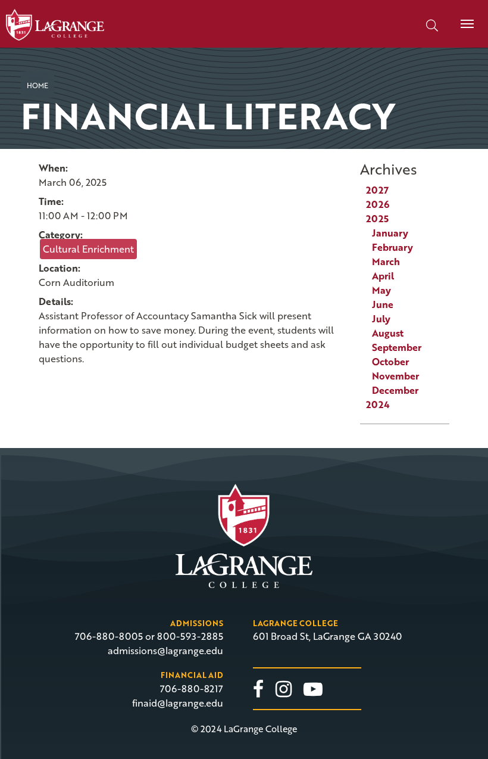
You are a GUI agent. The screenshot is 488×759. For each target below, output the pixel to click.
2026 (377, 204)
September (396, 347)
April (383, 276)
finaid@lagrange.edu (177, 703)
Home (37, 85)
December (395, 390)
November (395, 376)
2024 (378, 404)
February (392, 247)
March (386, 261)
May (381, 290)
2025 (377, 218)
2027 (377, 190)
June (382, 304)
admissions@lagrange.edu (165, 650)
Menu (467, 24)
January (390, 233)
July (381, 319)
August (387, 333)
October (390, 361)
